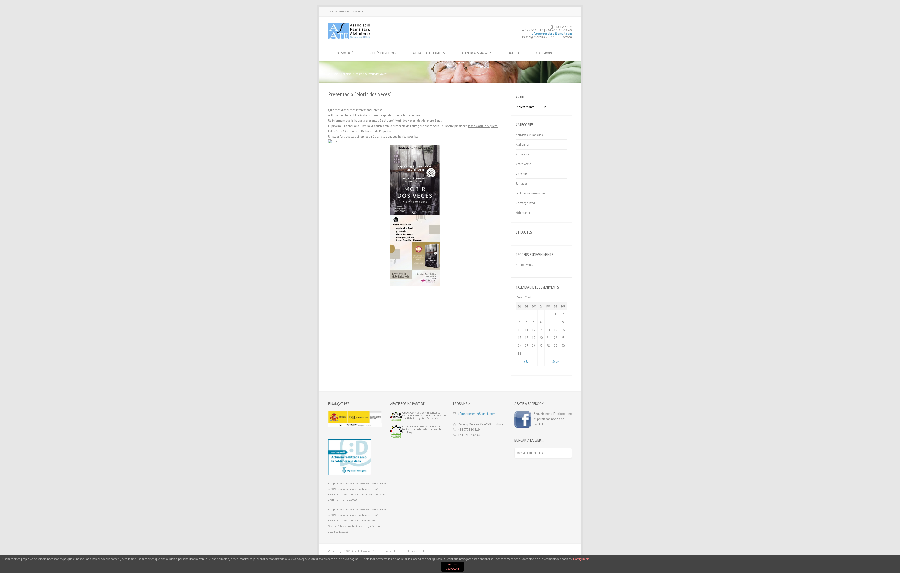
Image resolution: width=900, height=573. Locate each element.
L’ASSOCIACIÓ (345, 53)
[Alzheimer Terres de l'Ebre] (349, 38)
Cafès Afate (523, 164)
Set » (555, 362)
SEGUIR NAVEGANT (452, 567)
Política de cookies (339, 11)
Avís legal (358, 11)
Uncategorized (525, 203)
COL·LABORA (544, 53)
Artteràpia (522, 154)
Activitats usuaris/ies (529, 135)
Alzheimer (522, 145)
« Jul (526, 362)
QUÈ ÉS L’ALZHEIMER (383, 53)
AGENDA (513, 53)
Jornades (522, 183)
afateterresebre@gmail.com (552, 33)
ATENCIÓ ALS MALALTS (476, 53)
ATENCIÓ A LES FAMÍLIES (429, 53)
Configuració (581, 559)
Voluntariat (523, 213)
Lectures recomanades (530, 193)
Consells (522, 174)
